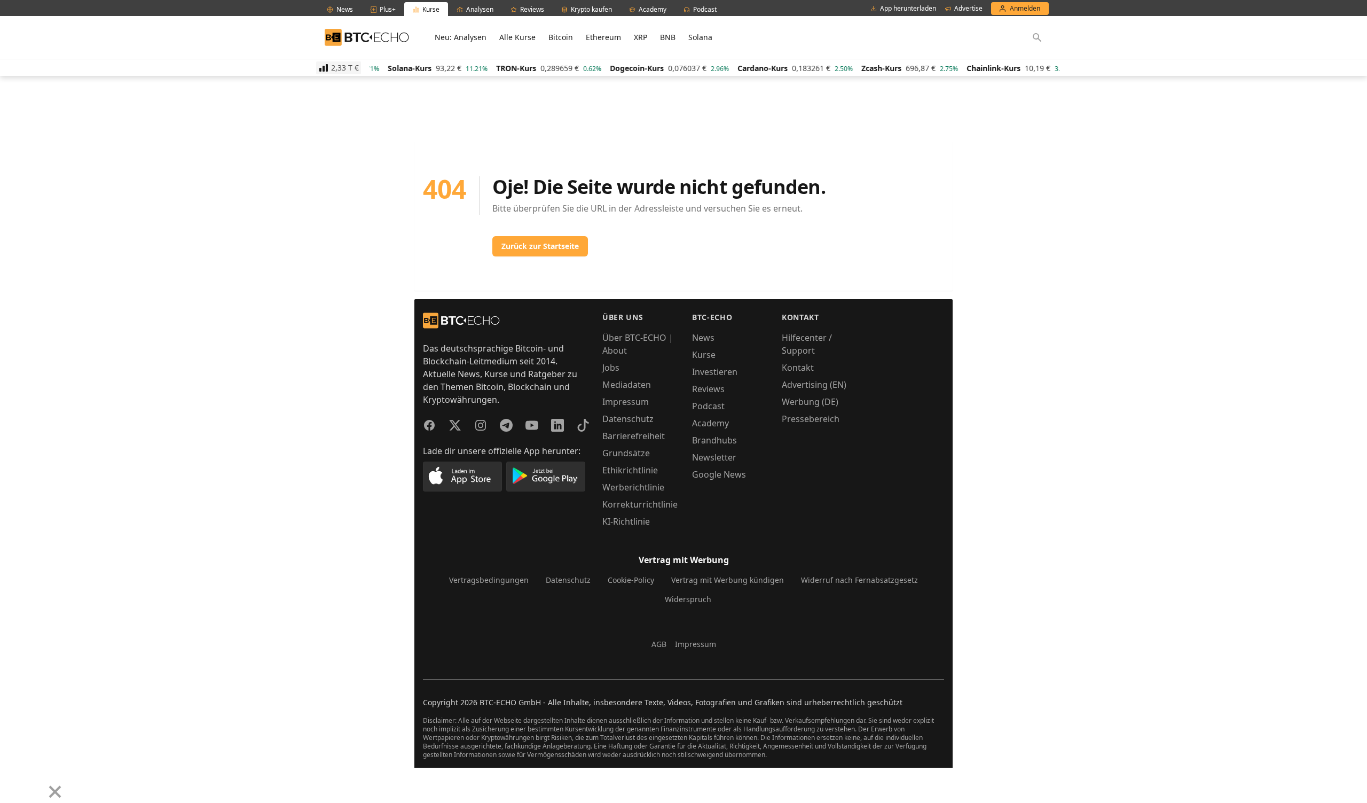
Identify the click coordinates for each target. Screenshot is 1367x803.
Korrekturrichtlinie (640, 504)
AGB (658, 644)
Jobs (610, 367)
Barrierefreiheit (633, 436)
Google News (719, 474)
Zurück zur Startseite (540, 246)
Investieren (714, 372)
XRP (640, 37)
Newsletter (714, 457)
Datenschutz (628, 419)
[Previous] (11, 784)
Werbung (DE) (810, 402)
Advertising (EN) (814, 385)
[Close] (55, 792)
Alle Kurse (517, 37)
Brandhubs (714, 440)
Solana (700, 37)
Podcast (708, 406)
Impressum (625, 402)
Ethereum (603, 37)
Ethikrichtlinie (630, 470)
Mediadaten (626, 385)
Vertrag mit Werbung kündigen (727, 580)
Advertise (968, 8)
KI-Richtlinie (626, 521)
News (703, 338)
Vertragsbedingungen (489, 580)
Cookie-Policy (631, 580)
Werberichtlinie (633, 487)
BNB (667, 37)
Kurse (704, 355)
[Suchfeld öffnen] (1037, 37)
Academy (710, 423)
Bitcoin (560, 37)
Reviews (708, 389)
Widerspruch (688, 599)
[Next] (35, 784)
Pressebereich (810, 419)
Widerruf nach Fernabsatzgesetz (859, 580)
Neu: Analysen (460, 37)
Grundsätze (626, 453)
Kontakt (798, 367)
